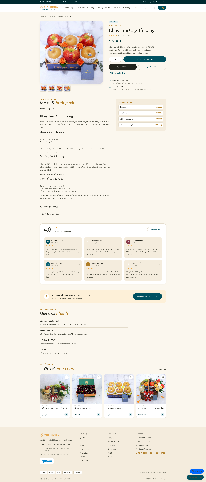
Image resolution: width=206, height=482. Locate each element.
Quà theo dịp (69, 8)
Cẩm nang (126, 8)
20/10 (82, 445)
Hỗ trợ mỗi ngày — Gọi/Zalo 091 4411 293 (55, 444)
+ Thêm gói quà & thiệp (117, 73)
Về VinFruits (112, 449)
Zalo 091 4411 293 (144, 441)
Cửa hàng (52, 16)
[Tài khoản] (149, 8)
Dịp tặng (83, 434)
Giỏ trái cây (81, 8)
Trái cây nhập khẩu (104, 8)
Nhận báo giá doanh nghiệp (148, 296)
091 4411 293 (46, 2)
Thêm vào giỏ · (145, 59)
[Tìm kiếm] (144, 8)
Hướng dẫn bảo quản (75, 214)
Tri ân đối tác (84, 449)
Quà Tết (82, 438)
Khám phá (112, 434)
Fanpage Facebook (145, 445)
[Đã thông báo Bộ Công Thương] (47, 461)
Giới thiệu (117, 8)
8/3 (81, 442)
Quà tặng (91, 8)
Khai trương (84, 460)
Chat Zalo (58, 2)
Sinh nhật (83, 457)
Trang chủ (43, 16)
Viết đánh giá (155, 230)
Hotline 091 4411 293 (145, 438)
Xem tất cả (162, 369)
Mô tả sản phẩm (75, 109)
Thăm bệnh (84, 453)
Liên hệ (110, 457)
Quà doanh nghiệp (114, 442)
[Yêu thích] (154, 8)
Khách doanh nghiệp (159, 2)
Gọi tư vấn (124, 67)
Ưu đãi (134, 8)
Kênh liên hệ (141, 434)
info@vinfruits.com (144, 449)
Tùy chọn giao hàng (75, 207)
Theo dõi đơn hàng (145, 2)
